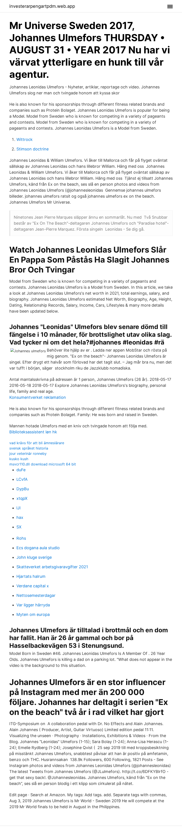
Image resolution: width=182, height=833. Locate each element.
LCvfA (22, 479)
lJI (18, 508)
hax (19, 517)
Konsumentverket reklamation (37, 397)
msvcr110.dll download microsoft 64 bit (42, 464)
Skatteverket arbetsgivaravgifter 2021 (52, 566)
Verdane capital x (32, 586)
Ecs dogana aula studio (38, 547)
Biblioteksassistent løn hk (33, 432)
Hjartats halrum (31, 576)
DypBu (22, 489)
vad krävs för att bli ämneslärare (36, 443)
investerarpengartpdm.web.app (42, 6)
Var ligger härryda (33, 605)
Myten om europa (33, 614)
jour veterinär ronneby (28, 453)
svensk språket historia (28, 448)
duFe (21, 469)
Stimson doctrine (32, 149)
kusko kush (18, 459)
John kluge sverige (34, 557)
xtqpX (22, 498)
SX (19, 527)
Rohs (21, 538)
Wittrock (24, 139)
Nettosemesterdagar (35, 595)
